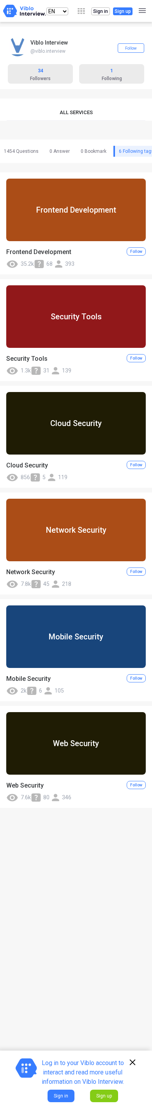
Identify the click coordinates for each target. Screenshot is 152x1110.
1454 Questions (21, 151)
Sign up (123, 11)
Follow (131, 48)
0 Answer (59, 151)
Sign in (100, 11)
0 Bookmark (93, 151)
